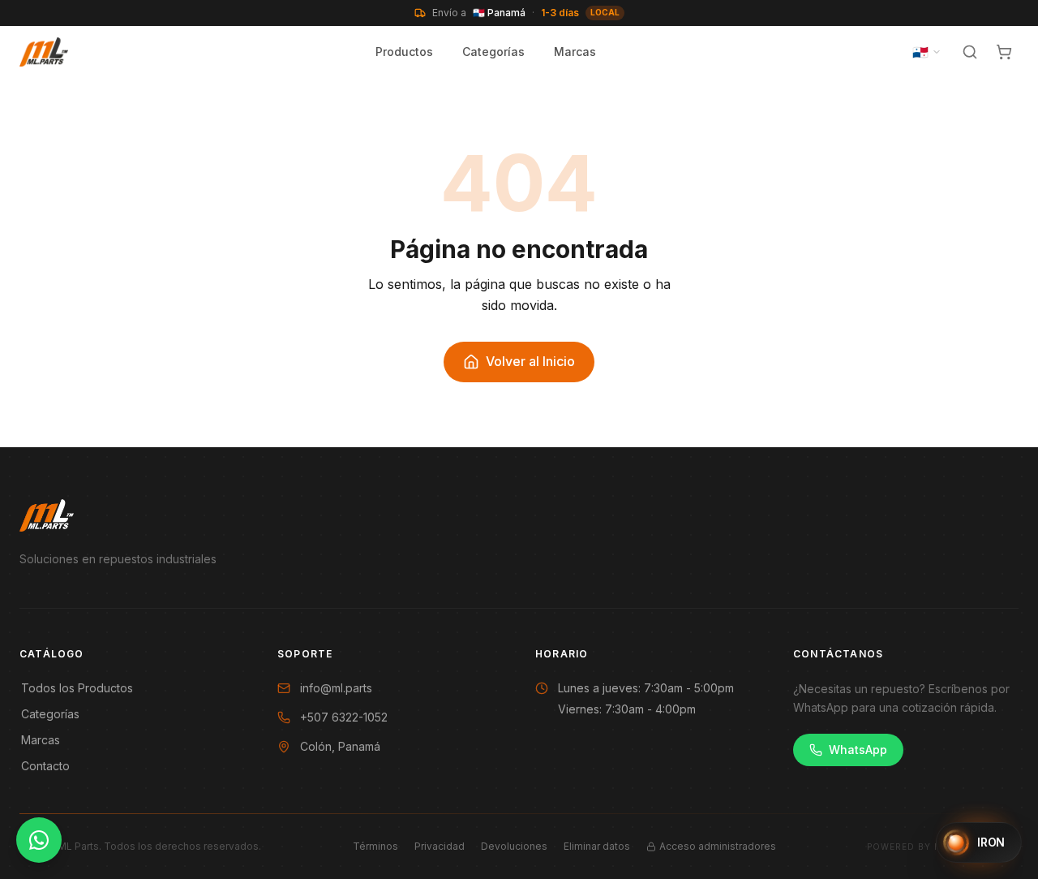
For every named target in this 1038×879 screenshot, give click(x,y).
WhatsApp (858, 749)
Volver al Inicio (530, 361)
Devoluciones (514, 846)
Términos (375, 846)
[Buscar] (969, 52)
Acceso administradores (717, 846)
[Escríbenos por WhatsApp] (39, 840)
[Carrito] (1004, 52)
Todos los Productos (77, 688)
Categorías (493, 51)
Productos (404, 51)
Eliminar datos (597, 846)
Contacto (45, 766)
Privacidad (439, 846)
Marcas (575, 51)
